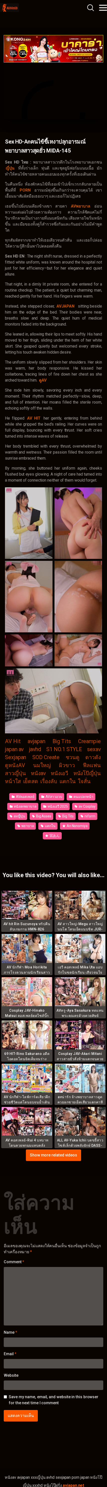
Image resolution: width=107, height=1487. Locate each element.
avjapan (36, 741)
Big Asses (43, 816)
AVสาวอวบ (53, 797)
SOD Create (45, 757)
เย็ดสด (30, 781)
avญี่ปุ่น (19, 816)
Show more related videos (53, 1155)
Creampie (89, 741)
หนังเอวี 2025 (57, 806)
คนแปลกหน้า (83, 797)
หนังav (38, 773)
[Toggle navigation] (103, 8)
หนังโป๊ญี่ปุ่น (87, 773)
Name (10, 1332)
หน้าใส (13, 781)
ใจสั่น (84, 781)
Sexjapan (15, 757)
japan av (14, 749)
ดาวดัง (93, 757)
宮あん (54, 836)
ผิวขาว (67, 765)
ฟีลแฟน (92, 765)
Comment (14, 1261)
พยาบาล (27, 826)
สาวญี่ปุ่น (15, 773)
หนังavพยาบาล (24, 806)
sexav (94, 749)
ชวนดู (72, 757)
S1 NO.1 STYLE (64, 749)
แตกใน (67, 781)
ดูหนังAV (15, 765)
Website (11, 1375)
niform (89, 816)
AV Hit (13, 741)
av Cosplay (86, 806)
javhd (35, 749)
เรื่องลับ (48, 781)
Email (10, 1353)
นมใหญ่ (42, 765)
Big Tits (62, 741)
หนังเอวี (59, 773)
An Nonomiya (77, 826)
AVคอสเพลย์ (24, 797)
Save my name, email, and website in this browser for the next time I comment (53, 1399)
